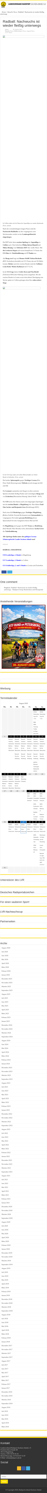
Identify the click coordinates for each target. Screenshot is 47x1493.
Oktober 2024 (6, 1033)
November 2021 (7, 1164)
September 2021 (7, 1172)
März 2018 (5, 1334)
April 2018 (5, 1330)
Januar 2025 (6, 1021)
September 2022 (7, 1125)
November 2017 (7, 1349)
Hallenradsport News (20, 31)
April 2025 (5, 1010)
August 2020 (6, 1222)
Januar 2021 (6, 1203)
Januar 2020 (6, 1249)
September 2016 (7, 1403)
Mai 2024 (5, 1048)
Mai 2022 (5, 1141)
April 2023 (5, 1098)
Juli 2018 (5, 1318)
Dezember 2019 (7, 1253)
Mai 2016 (5, 1419)
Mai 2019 (5, 1280)
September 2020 (7, 1218)
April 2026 (5, 963)
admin (7, 29)
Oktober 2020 (6, 1214)
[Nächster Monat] (42, 703)
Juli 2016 (5, 1411)
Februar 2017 (6, 1384)
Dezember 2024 (7, 1025)
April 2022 (5, 1145)
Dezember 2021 (7, 1160)
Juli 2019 (5, 1272)
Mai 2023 (5, 1095)
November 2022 (7, 1118)
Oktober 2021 (6, 1168)
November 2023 (7, 1071)
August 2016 (6, 1407)
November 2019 (7, 1257)
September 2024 (7, 1037)
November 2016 (7, 1396)
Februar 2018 (6, 1338)
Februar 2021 (6, 1199)
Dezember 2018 (7, 1299)
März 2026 (5, 967)
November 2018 (7, 1303)
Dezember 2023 (7, 1067)
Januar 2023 (6, 1110)
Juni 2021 (5, 1183)
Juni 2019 (5, 1276)
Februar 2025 (6, 1017)
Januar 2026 (6, 975)
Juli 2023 (5, 1087)
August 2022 (6, 1129)
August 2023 (6, 1083)
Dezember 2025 (7, 979)
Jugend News (30, 31)
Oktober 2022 (6, 1122)
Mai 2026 (5, 959)
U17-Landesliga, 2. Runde (12, 560)
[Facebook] (24, 1468)
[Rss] (19, 1468)
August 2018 (6, 1315)
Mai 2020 (5, 1234)
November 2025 (7, 983)
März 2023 (5, 1102)
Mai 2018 (5, 1326)
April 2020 (5, 1237)
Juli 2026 (5, 952)
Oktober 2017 (6, 1353)
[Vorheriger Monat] (5, 703)
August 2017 (6, 1361)
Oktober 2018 (6, 1307)
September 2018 (7, 1311)
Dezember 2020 (7, 1207)
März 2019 (5, 1288)
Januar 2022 (6, 1156)
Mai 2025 (5, 1006)
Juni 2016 (5, 1415)
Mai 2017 (5, 1373)
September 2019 (7, 1264)
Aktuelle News (12, 12)
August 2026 (6, 948)
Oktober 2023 (6, 1075)
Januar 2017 (6, 1388)
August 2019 (6, 1268)
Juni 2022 (5, 1137)
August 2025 (6, 994)
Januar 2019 (6, 1295)
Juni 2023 (5, 1091)
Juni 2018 (5, 1322)
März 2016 (5, 1427)
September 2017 (7, 1357)
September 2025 (7, 990)
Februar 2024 (6, 1060)
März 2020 (5, 1241)
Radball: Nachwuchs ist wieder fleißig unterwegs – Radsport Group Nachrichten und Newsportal (23, 589)
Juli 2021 (5, 1179)
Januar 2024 (6, 1064)
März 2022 (5, 1149)
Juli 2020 (5, 1226)
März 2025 (5, 1013)
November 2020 (7, 1210)
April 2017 (5, 1376)
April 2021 (5, 1191)
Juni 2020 (5, 1230)
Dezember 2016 (7, 1392)
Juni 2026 (5, 956)
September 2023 (7, 1079)
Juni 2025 (5, 1002)
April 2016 (5, 1423)
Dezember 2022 (7, 1114)
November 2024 (7, 1029)
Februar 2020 (6, 1245)
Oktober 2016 (6, 1400)
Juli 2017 (5, 1365)
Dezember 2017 (7, 1346)
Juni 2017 (5, 1369)
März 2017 (5, 1380)
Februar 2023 (6, 1106)
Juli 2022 (5, 1133)
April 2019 (5, 1284)
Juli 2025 (5, 998)
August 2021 (6, 1176)
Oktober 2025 (6, 986)
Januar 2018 (6, 1342)
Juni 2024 (5, 1044)
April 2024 (5, 1052)
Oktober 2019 (6, 1261)
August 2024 (6, 1040)
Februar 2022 (6, 1152)
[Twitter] (28, 1468)
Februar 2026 (6, 971)
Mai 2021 (5, 1187)
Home (4, 12)
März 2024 (5, 1056)
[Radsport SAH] (23, 4)
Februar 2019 (6, 1291)
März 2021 (5, 1195)
